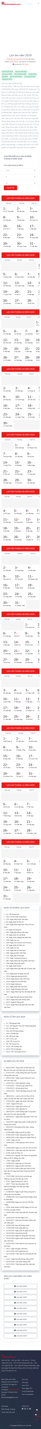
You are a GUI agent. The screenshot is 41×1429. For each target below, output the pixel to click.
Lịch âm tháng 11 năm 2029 (21, 785)
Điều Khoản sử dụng (8, 1409)
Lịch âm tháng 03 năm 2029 (21, 312)
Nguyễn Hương (13, 62)
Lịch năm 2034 (21, 1336)
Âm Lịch (25, 1379)
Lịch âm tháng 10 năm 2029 (21, 728)
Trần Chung (25, 64)
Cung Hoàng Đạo (28, 1391)
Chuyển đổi (10, 188)
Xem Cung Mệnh (27, 1394)
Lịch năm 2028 (21, 1286)
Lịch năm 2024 (21, 1308)
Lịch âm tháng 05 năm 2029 (21, 434)
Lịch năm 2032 (21, 1325)
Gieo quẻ (25, 1382)
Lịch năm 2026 (21, 1297)
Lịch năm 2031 (21, 1319)
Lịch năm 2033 (21, 1330)
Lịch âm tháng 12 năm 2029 (21, 842)
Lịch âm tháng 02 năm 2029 (21, 255)
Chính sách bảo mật (8, 1412)
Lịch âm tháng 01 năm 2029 (21, 198)
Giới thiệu (4, 1406)
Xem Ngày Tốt (27, 1388)
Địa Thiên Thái (14, 1390)
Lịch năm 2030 (21, 1314)
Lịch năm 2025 (21, 1303)
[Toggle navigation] (37, 3)
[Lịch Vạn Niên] (11, 3)
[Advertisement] (20, 27)
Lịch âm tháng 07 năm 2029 (21, 548)
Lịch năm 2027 (21, 1292)
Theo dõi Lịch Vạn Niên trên (16, 59)
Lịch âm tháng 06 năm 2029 (21, 491)
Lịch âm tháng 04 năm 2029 (21, 369)
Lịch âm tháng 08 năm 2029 (21, 614)
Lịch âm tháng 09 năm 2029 (21, 671)
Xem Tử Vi (25, 1385)
